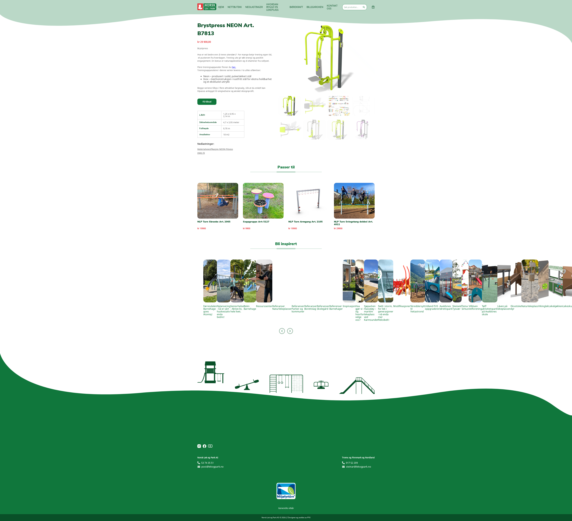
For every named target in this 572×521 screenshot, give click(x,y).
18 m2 (226, 134)
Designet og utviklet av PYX (299, 517)
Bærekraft (296, 7)
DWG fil (201, 153)
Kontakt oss (332, 7)
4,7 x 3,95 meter (231, 122)
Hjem (221, 7)
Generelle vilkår (286, 508)
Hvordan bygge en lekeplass (272, 7)
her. (234, 67)
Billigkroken (315, 7)
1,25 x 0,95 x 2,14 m (229, 115)
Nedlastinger (254, 7)
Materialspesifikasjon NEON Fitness (215, 149)
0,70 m (226, 128)
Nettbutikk (235, 7)
